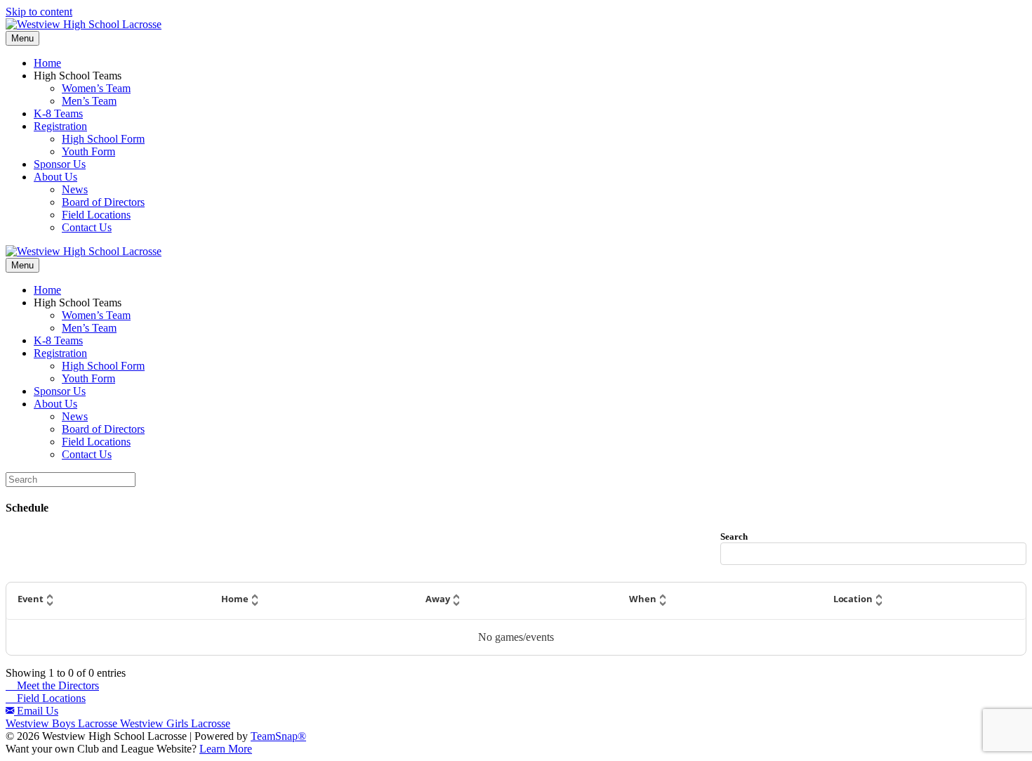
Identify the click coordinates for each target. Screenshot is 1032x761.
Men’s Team (89, 101)
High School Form (103, 139)
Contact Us (87, 227)
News (75, 189)
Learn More (225, 749)
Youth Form (88, 151)
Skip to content (39, 12)
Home (47, 63)
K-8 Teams (58, 113)
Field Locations (96, 215)
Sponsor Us (60, 164)
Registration (60, 126)
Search (734, 536)
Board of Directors (103, 202)
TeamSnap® (278, 736)
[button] (108, 601)
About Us (55, 177)
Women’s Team (96, 88)
